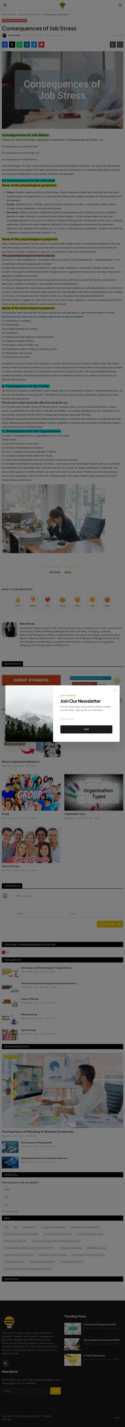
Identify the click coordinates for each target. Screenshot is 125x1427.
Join (86, 729)
